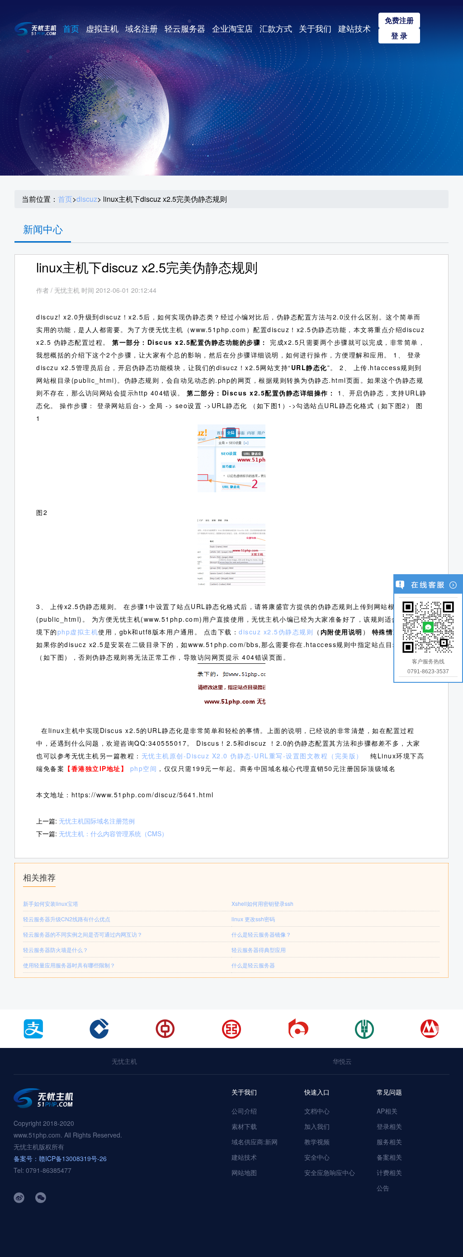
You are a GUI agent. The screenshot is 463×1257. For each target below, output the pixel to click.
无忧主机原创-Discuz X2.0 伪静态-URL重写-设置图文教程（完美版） (252, 755)
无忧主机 (124, 1061)
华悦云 (342, 1061)
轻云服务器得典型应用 (259, 949)
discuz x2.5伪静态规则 (276, 631)
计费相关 (389, 1172)
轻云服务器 (185, 28)
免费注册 (399, 20)
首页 (71, 28)
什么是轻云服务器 (253, 965)
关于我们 (315, 28)
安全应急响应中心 (329, 1172)
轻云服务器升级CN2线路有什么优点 (66, 919)
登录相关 (389, 1126)
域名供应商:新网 (255, 1141)
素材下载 (244, 1126)
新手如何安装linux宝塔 (50, 903)
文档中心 (317, 1111)
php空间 (143, 768)
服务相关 (389, 1141)
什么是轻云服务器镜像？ (261, 934)
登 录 (399, 35)
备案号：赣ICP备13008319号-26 (60, 1158)
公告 (383, 1188)
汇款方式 (276, 28)
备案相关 (389, 1157)
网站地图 (244, 1172)
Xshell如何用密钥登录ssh (262, 903)
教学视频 (317, 1141)
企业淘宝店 (232, 28)
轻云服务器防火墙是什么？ (55, 949)
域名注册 (141, 28)
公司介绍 (244, 1111)
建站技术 (354, 28)
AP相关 (387, 1111)
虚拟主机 (102, 28)
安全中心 (317, 1157)
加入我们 (317, 1126)
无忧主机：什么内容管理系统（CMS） (113, 833)
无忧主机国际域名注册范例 (97, 820)
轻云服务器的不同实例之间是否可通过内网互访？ (82, 934)
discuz (86, 199)
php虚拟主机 (78, 631)
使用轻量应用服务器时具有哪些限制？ (69, 965)
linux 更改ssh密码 (253, 919)
